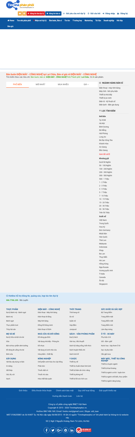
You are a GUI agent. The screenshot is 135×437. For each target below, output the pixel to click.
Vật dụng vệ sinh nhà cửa (47, 350)
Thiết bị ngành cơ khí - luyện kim (113, 372)
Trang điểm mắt (107, 321)
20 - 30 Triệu (104, 206)
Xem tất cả (103, 154)
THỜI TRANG (75, 309)
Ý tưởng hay (77, 20)
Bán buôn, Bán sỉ (55, 20)
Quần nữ (72, 321)
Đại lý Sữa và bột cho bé (15, 337)
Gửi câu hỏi (95, 13)
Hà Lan (102, 260)
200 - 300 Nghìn (105, 172)
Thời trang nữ (74, 312)
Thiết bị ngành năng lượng (110, 381)
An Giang (103, 147)
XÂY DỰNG (11, 358)
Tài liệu (98, 20)
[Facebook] (46, 431)
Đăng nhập (110, 13)
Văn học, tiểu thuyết (76, 341)
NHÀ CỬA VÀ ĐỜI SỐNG (48, 334)
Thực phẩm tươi (12, 325)
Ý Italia (102, 274)
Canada (102, 277)
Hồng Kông (103, 264)
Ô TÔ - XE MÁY (107, 334)
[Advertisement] (67, 49)
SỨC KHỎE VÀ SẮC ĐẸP (111, 309)
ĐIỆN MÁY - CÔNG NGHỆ (49, 309)
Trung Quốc (104, 223)
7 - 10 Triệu (103, 196)
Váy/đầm (72, 325)
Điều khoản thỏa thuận (42, 390)
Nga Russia (104, 267)
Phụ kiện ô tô (106, 337)
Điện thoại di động (44, 317)
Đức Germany (104, 230)
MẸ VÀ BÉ (10, 334)
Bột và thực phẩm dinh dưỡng (17, 346)
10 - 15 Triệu (104, 199)
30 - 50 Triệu (104, 209)
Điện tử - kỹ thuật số (107, 101)
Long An (102, 137)
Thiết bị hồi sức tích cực (78, 379)
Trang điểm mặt (107, 317)
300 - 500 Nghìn (105, 175)
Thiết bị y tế (73, 362)
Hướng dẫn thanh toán (62, 396)
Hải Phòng (103, 133)
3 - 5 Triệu (103, 189)
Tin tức (67, 20)
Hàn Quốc (103, 237)
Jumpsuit (72, 329)
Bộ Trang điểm (106, 312)
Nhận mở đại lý (41, 20)
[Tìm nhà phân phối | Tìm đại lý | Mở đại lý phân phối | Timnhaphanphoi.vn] (20, 5)
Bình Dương (104, 127)
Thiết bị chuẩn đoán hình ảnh (80, 366)
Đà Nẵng (102, 130)
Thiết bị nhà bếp (105, 95)
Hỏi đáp (120, 20)
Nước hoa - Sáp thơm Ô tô (110, 346)
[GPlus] (59, 431)
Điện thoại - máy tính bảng (109, 88)
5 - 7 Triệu (103, 192)
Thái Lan (102, 240)
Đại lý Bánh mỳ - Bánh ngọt (16, 312)
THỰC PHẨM (12, 309)
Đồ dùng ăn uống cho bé (15, 350)
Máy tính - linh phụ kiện (108, 91)
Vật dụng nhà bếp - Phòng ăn (48, 341)
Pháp (101, 250)
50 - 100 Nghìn (105, 165)
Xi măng (9, 366)
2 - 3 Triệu (103, 186)
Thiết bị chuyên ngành (109, 364)
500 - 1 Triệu (104, 179)
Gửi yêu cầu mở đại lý (75, 13)
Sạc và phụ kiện (107, 350)
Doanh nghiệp (109, 20)
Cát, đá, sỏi (10, 374)
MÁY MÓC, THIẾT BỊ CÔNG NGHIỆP (113, 359)
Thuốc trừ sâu (43, 374)
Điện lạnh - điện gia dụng (109, 105)
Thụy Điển (103, 257)
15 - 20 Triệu (104, 202)
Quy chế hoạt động (86, 390)
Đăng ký (124, 13)
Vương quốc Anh (106, 270)
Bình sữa (9, 354)
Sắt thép (9, 370)
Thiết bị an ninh (105, 98)
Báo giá (10, 26)
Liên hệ (79, 396)
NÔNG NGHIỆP (44, 358)
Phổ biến (17, 84)
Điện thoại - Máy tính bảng (47, 312)
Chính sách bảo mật (65, 390)
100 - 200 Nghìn (105, 169)
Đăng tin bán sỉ (54, 13)
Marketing (89, 20)
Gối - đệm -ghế (106, 341)
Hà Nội (102, 123)
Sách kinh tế (74, 354)
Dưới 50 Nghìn (105, 162)
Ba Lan (102, 254)
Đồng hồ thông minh (45, 325)
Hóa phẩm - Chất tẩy (45, 354)
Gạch (8, 379)
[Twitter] (53, 431)
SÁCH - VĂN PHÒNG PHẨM (81, 334)
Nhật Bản (103, 234)
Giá (85, 84)
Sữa (7, 341)
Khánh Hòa (103, 144)
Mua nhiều (63, 84)
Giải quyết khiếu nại (107, 390)
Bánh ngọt (10, 321)
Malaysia (103, 244)
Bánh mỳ (9, 317)
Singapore (103, 284)
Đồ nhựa (41, 346)
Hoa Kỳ (102, 227)
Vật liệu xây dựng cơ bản (15, 362)
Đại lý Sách (73, 337)
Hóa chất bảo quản (45, 379)
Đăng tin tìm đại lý (37, 13)
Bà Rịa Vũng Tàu (106, 140)
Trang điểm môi (107, 325)
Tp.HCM (102, 120)
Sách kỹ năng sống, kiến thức (80, 346)
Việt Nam (103, 220)
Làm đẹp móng (106, 329)
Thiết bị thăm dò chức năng (79, 370)
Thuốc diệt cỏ (43, 370)
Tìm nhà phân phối (24, 20)
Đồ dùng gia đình (44, 337)
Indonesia (103, 247)
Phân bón (41, 366)
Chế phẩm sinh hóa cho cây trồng (50, 362)
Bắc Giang (103, 150)
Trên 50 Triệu (104, 212)
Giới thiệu (23, 390)
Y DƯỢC (73, 358)
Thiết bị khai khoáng (108, 368)
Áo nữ (71, 317)
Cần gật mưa (106, 354)
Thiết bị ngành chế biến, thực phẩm (114, 377)
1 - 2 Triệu (103, 182)
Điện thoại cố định (44, 329)
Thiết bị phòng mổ (76, 374)
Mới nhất (40, 84)
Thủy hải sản (11, 329)
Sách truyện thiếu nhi (77, 350)
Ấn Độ (101, 281)
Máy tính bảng (43, 321)
